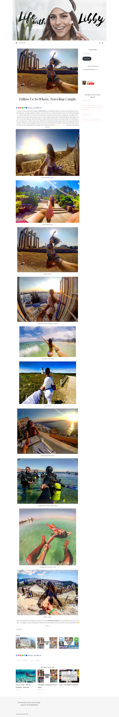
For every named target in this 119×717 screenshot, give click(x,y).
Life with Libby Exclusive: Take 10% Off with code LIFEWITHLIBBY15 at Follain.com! (92, 107)
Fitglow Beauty (86, 115)
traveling (37, 660)
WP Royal (26, 714)
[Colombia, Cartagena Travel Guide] (47, 643)
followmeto (25, 660)
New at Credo (86, 100)
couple (18, 660)
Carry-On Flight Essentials (68, 685)
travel (31, 660)
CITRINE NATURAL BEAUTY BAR (91, 120)
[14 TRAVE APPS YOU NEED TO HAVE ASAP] (69, 643)
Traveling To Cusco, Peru (22, 649)
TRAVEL (47, 96)
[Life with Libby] (22, 42)
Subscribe (87, 58)
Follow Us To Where (60, 125)
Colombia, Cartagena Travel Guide (46, 649)
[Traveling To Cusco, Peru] (26, 643)
